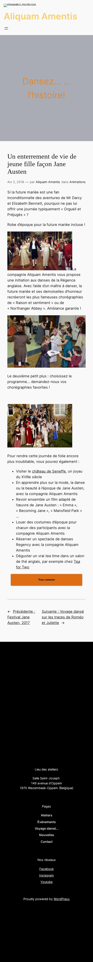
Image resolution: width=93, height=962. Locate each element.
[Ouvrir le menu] (6, 28)
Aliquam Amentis (40, 16)
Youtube (46, 882)
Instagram (46, 875)
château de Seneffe (49, 471)
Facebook (46, 869)
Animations (77, 182)
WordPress (62, 899)
